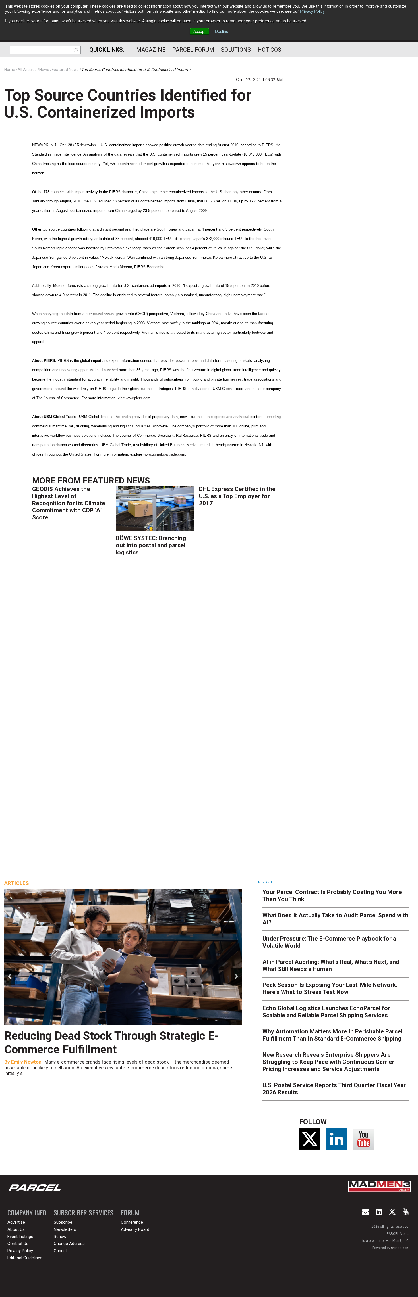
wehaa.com (400, 1248)
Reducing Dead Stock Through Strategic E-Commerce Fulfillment (111, 1042)
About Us (16, 1229)
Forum (130, 1212)
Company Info (26, 1212)
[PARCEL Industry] (35, 1187)
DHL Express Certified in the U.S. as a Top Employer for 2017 (237, 496)
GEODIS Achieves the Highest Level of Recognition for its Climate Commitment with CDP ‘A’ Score (68, 503)
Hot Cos (269, 49)
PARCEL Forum (193, 49)
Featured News (116, 480)
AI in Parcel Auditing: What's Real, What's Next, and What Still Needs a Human (330, 965)
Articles (16, 883)
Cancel (60, 1250)
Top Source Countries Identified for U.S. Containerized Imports (127, 103)
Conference (132, 1222)
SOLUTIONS (236, 49)
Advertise (16, 1222)
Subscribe (63, 1222)
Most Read (265, 882)
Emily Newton (26, 1062)
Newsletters (65, 1229)
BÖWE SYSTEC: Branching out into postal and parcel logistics (151, 545)
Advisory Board (135, 1229)
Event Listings (20, 1236)
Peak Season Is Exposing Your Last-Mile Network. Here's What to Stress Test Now (329, 988)
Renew (60, 1236)
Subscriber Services (83, 1212)
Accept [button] (199, 31)
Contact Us (17, 1243)
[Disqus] (157, 644)
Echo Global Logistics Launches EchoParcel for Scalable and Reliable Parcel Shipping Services (326, 1012)
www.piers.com (138, 398)
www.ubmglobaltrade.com (164, 454)
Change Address (69, 1243)
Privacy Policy (312, 11)
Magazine (150, 49)
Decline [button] (221, 31)
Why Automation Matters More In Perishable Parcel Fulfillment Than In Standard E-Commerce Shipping (332, 1035)
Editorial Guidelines (24, 1257)
